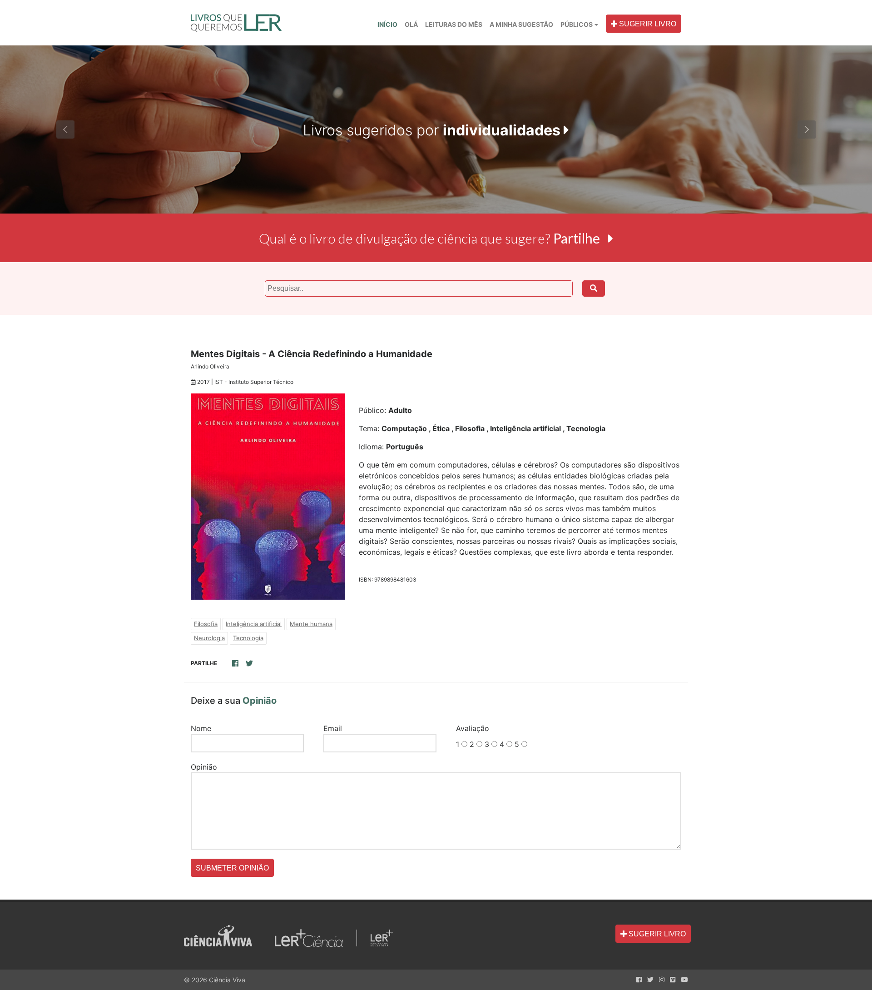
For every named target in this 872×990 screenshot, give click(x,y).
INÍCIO (387, 24)
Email (332, 728)
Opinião (204, 766)
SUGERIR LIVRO (646, 24)
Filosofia (206, 623)
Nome (201, 728)
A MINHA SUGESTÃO (521, 24)
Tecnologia (248, 638)
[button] (65, 129)
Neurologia (209, 638)
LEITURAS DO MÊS (453, 24)
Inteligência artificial (254, 623)
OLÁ (413, 24)
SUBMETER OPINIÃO (232, 868)
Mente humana (311, 623)
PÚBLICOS (576, 24)
